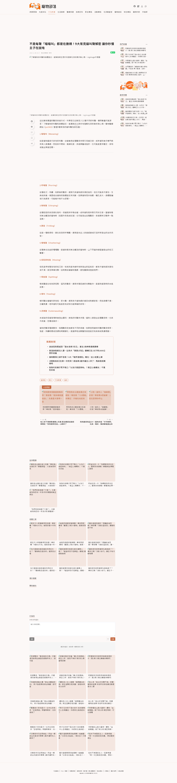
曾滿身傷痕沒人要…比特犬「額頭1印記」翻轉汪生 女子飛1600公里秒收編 (77, 351)
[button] (134, 6)
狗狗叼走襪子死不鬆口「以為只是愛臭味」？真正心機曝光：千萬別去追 (77, 368)
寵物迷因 (118, 12)
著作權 (85, 771)
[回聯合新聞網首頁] (35, 6)
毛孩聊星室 (108, 12)
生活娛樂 (61, 12)
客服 (66, 771)
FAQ (62, 771)
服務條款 (79, 771)
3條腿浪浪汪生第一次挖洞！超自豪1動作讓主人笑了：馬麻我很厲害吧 (77, 362)
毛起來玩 (42, 12)
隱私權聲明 (91, 771)
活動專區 (97, 12)
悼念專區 (127, 12)
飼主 (50, 380)
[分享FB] (32, 121)
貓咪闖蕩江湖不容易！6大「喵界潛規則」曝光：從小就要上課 (76, 357)
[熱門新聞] (147, 44)
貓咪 (65, 380)
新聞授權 (72, 771)
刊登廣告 (56, 771)
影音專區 (88, 12)
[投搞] (138, 6)
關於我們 (113, 771)
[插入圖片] (108, 639)
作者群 (145, 12)
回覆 (113, 639)
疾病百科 (79, 12)
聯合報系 (99, 771)
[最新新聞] (147, 95)
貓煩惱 (43, 380)
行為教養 (51, 12)
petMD (48, 127)
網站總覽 (121, 771)
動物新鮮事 (32, 12)
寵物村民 (136, 12)
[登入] (142, 6)
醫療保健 (70, 12)
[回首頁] (43, 6)
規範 (32, 639)
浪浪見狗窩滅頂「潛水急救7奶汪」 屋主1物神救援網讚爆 (73, 346)
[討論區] (32, 132)
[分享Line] (32, 126)
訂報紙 (107, 771)
